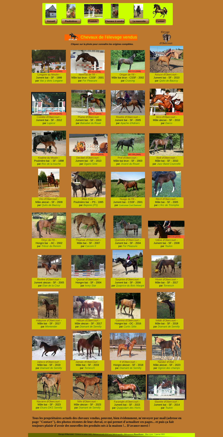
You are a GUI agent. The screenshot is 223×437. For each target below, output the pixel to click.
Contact (160, 21)
